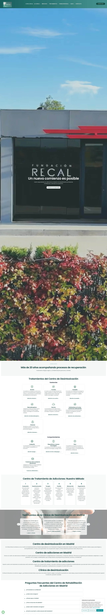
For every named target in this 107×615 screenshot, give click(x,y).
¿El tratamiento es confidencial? (33, 589)
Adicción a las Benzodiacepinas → (32, 416)
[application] (40, 4)
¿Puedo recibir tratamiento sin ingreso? (35, 606)
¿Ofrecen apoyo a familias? (32, 598)
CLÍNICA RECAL (29, 3)
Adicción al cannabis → (75, 398)
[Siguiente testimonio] (88, 524)
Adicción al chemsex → (32, 432)
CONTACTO (78, 3)
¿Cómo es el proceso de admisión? (34, 602)
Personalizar (85, 610)
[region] (92, 605)
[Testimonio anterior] (18, 524)
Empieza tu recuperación (53, 187)
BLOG (72, 3)
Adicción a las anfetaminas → (75, 416)
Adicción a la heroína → (53, 414)
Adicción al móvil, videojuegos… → (53, 451)
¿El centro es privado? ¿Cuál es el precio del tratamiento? (39, 611)
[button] (100, 4)
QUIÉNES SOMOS (53, 363)
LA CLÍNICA (37, 3)
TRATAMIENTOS (53, 3)
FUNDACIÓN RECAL (63, 3)
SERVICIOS (44, 3)
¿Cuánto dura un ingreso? (32, 594)
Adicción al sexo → (75, 453)
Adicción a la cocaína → (53, 398)
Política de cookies (96, 607)
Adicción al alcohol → (32, 398)
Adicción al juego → (32, 451)
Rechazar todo (92, 610)
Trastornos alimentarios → (33, 470)
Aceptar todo (99, 610)
